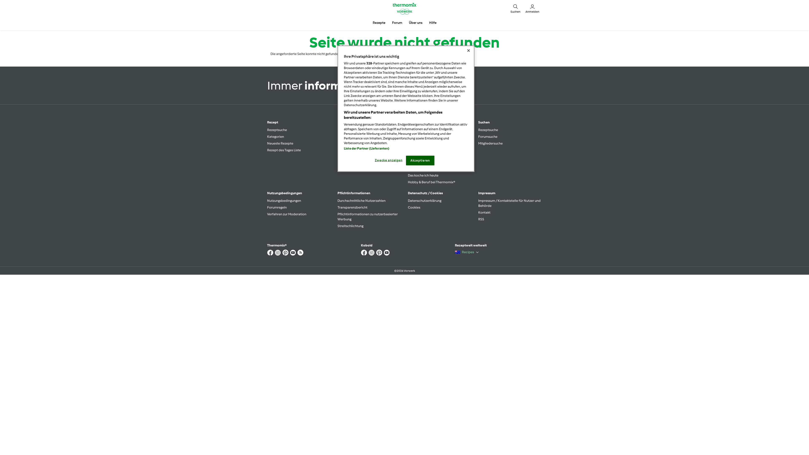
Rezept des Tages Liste (284, 150)
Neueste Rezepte (280, 143)
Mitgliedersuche (490, 143)
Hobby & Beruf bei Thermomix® (431, 182)
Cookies (414, 207)
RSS (481, 219)
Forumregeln (277, 207)
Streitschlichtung (350, 226)
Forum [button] (397, 23)
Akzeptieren (420, 160)
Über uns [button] (415, 23)
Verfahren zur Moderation (286, 214)
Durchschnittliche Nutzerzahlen (362, 201)
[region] (406, 109)
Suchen (484, 122)
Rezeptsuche (277, 130)
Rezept (272, 122)
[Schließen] (468, 50)
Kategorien (275, 137)
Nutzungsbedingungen (284, 201)
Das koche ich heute (423, 175)
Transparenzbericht (352, 207)
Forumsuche (487, 137)
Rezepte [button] (379, 23)
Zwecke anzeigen (388, 160)
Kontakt (484, 212)
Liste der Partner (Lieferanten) (367, 148)
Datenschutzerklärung (424, 201)
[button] (515, 8)
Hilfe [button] (433, 23)
